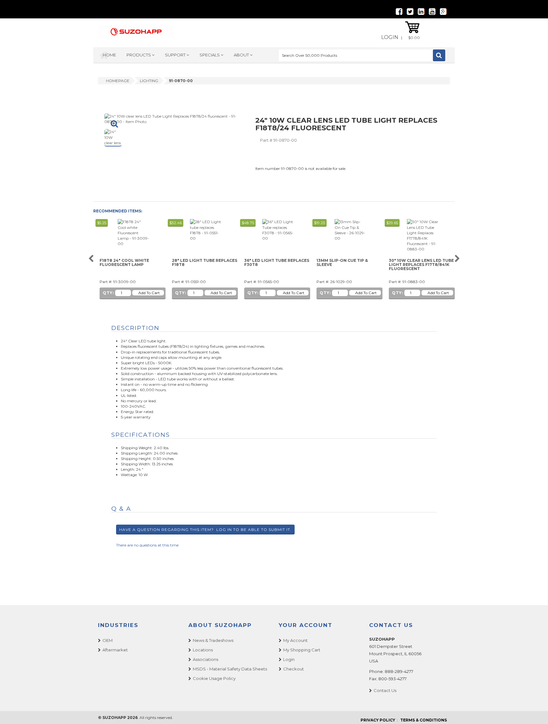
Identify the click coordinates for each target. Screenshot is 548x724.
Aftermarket (115, 649)
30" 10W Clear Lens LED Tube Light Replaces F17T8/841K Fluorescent (421, 264)
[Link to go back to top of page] (535, 711)
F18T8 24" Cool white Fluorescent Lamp (124, 262)
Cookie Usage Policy (214, 678)
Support (175, 54)
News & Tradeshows (213, 640)
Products (139, 54)
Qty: (108, 292)
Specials (210, 54)
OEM (107, 640)
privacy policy (378, 720)
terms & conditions (423, 720)
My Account (295, 640)
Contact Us (385, 690)
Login (389, 37)
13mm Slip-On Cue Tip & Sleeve (342, 262)
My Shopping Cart (301, 649)
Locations (203, 649)
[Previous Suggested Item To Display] (91, 259)
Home (109, 54)
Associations (205, 659)
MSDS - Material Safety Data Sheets (230, 668)
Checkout (293, 668)
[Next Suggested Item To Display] (457, 259)
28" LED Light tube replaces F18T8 (204, 262)
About (242, 54)
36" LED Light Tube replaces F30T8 (276, 262)
